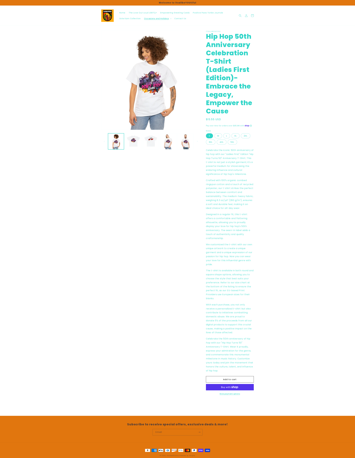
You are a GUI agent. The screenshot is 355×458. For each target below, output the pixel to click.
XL (235, 135)
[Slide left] (104, 141)
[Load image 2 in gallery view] (133, 141)
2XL (245, 135)
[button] (157, 18)
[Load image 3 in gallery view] (151, 141)
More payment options (230, 394)
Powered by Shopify (187, 456)
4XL (222, 142)
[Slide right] (197, 141)
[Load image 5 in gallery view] (186, 141)
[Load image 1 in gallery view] (116, 141)
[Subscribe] (199, 432)
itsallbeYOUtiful (173, 456)
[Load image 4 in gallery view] (168, 141)
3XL (210, 142)
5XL (232, 142)
